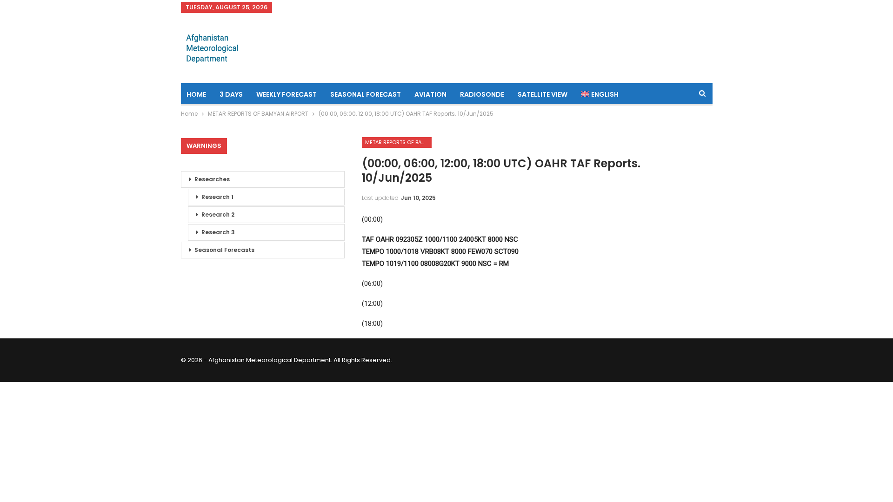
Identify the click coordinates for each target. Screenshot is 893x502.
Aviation (430, 94)
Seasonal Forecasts (224, 250)
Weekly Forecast (286, 94)
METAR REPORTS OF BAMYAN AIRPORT (398, 142)
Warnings (204, 145)
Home (196, 94)
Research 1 (217, 197)
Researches (212, 179)
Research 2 (217, 214)
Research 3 (218, 232)
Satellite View (542, 94)
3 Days (231, 94)
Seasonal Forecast (365, 94)
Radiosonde (482, 94)
